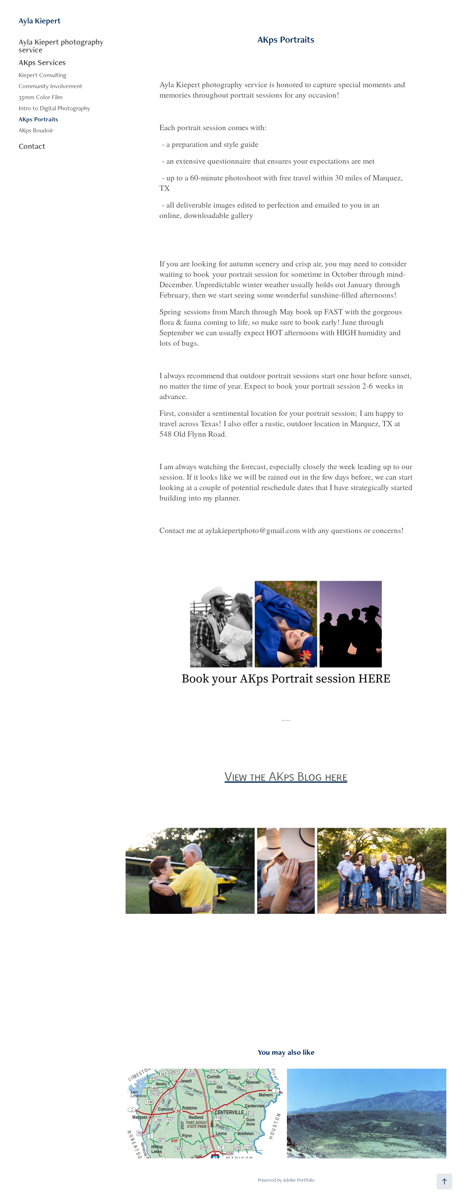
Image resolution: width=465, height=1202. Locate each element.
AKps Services (42, 62)
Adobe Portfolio (298, 1180)
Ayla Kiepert (40, 20)
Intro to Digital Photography (54, 108)
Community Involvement (50, 86)
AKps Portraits (38, 119)
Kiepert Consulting (42, 75)
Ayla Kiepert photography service (61, 46)
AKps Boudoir (36, 130)
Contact (32, 146)
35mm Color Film (41, 97)
